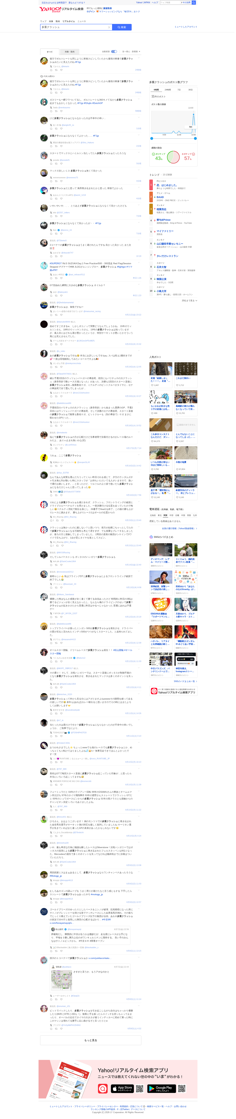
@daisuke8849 (63, 322)
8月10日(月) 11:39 (133, 785)
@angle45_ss (68, 125)
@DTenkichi (78, 832)
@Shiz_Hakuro (87, 142)
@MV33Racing (63, 552)
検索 (123, 27)
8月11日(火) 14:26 (133, 713)
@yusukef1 (65, 160)
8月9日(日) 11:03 (134, 884)
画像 (51, 21)
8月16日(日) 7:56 (134, 495)
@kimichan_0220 (64, 694)
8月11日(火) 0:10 (134, 736)
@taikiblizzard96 (64, 403)
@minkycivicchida (73, 363)
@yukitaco (66, 967)
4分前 (138, 181)
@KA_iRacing (70, 517)
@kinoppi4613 (66, 880)
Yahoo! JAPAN (143, 2)
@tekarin (65, 66)
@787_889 (61, 769)
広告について (136, 1106)
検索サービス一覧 (155, 1106)
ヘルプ (155, 2)
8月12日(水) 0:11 (134, 687)
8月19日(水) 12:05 (133, 367)
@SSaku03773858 (72, 492)
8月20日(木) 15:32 (133, 344)
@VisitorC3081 (63, 743)
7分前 (138, 216)
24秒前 (138, 70)
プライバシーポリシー (84, 1106)
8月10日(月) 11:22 (133, 810)
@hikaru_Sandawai (65, 594)
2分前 (138, 146)
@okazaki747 (67, 253)
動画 (58, 21)
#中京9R (106, 919)
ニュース (82, 21)
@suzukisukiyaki (72, 710)
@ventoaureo (64, 107)
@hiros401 (61, 817)
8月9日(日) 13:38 (134, 865)
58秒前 (138, 111)
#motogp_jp (97, 894)
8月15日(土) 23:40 (133, 520)
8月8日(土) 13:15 (134, 951)
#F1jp (78, 62)
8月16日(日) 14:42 (133, 466)
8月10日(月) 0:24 (134, 836)
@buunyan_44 (69, 584)
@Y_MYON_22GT (69, 613)
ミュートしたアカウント (186, 27)
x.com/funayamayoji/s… (62, 923)
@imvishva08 (63, 843)
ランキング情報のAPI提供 (103, 1109)
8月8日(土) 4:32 (134, 1029)
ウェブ (43, 21)
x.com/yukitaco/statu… (100, 958)
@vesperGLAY (83, 462)
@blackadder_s (91, 947)
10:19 (138, 256)
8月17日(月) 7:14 (134, 448)
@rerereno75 (72, 177)
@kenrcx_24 (66, 230)
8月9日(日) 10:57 (134, 902)
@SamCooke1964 (68, 561)
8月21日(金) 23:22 (133, 315)
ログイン (91, 11)
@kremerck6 (85, 781)
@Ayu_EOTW (63, 473)
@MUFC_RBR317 (65, 668)
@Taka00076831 (64, 374)
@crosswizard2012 (65, 572)
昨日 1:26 (137, 278)
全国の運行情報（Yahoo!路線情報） (179, 528)
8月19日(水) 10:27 (133, 396)
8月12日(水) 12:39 (133, 643)
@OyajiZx (75, 996)
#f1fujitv (88, 103)
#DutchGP (97, 103)
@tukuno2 (80, 658)
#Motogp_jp (56, 876)
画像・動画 (69, 52)
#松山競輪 (118, 650)
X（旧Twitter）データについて (131, 1109)
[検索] (194, 2)
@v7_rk (60, 720)
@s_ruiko (61, 351)
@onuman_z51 (63, 1006)
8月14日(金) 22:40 (133, 565)
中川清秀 (187, 2)
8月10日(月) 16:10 (133, 762)
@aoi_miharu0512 (77, 274)
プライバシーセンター (107, 1106)
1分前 (138, 129)
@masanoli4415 (68, 639)
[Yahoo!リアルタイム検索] (62, 8)
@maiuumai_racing (92, 311)
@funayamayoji (74, 929)
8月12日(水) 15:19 (133, 617)
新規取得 (107, 8)
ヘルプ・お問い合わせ (176, 1106)
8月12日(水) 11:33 (133, 661)
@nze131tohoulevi (81, 393)
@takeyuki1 (62, 292)
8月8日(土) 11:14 (134, 999)
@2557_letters (63, 212)
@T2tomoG (62, 240)
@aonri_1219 (80, 195)
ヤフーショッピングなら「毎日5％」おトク (119, 11)
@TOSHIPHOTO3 (79, 732)
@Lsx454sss (70, 445)
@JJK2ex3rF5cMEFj (86, 341)
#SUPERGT (56, 263)
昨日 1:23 (137, 296)
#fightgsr (121, 266)
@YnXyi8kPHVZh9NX (71, 1025)
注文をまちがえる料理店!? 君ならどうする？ (63, 2)
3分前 (138, 164)
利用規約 (124, 1106)
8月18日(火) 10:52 (133, 426)
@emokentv (62, 433)
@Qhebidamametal (65, 302)
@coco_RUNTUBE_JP (100, 759)
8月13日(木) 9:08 (134, 587)
